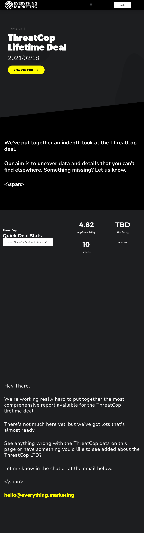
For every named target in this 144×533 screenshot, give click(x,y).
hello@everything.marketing (39, 495)
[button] (91, 5)
